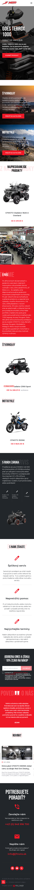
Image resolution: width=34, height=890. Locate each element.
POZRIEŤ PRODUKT (12, 55)
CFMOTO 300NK (17, 440)
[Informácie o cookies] (3, 882)
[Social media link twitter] (21, 868)
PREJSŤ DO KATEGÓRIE (13, 116)
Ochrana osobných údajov (17, 882)
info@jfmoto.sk (17, 854)
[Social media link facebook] (12, 868)
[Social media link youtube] (17, 868)
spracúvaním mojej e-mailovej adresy (16, 673)
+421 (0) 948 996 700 (17, 824)
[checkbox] (3, 673)
